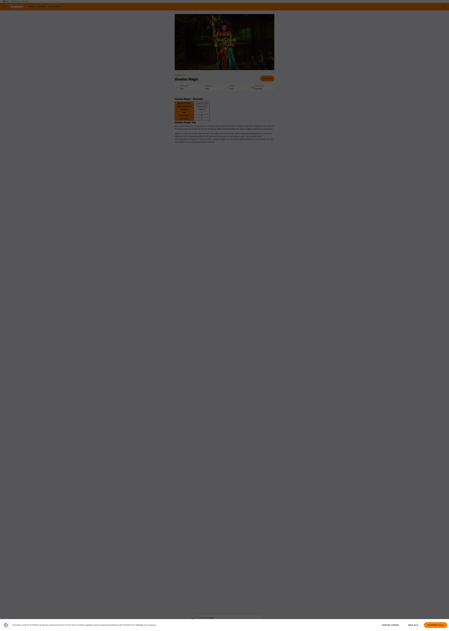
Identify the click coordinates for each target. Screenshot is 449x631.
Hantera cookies (390, 625)
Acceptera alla (436, 625)
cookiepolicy (151, 625)
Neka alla (413, 625)
